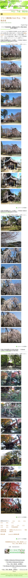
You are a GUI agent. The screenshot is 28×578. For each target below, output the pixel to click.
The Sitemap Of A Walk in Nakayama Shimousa (14, 566)
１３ (2, 527)
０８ (2, 525)
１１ (18, 525)
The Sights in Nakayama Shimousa (14, 562)
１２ (23, 525)
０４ (24, 521)
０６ (7, 522)
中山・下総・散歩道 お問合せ (10, 569)
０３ (19, 521)
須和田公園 (3, 529)
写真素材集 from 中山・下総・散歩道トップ (15, 541)
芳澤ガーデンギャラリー (15, 529)
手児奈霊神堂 (14, 527)
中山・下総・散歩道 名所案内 (14, 564)
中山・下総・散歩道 (14, 6)
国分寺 (11, 531)
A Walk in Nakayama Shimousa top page (15, 560)
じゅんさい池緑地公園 (13, 534)
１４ (7, 527)
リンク (14, 567)
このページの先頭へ (22, 207)
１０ (12, 525)
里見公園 (3, 534)
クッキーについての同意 (6, 10)
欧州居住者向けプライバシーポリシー (20, 10)
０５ (2, 522)
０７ (12, 522)
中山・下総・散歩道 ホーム (19, 543)
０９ (7, 525)
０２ (14, 521)
